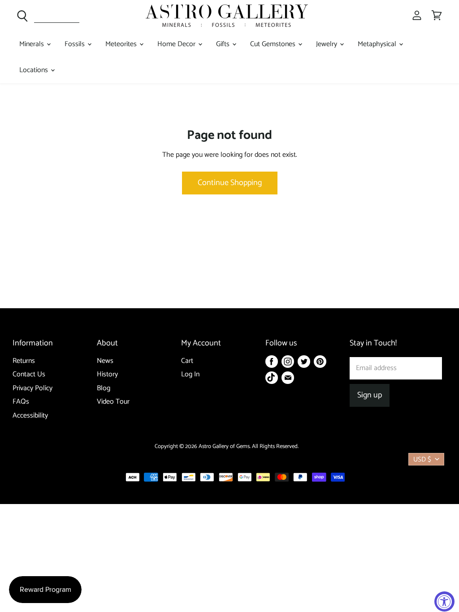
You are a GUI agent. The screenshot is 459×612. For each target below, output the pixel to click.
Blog (103, 388)
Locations (34, 70)
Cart (187, 361)
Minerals (32, 44)
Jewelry (327, 44)
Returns (24, 361)
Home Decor (177, 44)
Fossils (76, 44)
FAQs (21, 402)
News (105, 361)
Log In (190, 374)
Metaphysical (378, 44)
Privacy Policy (32, 388)
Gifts (223, 44)
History (107, 374)
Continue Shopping (230, 183)
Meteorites (122, 44)
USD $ (422, 459)
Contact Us (29, 374)
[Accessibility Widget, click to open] (444, 601)
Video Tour (113, 402)
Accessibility (30, 415)
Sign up (369, 395)
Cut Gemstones (273, 44)
